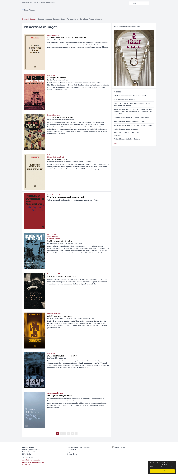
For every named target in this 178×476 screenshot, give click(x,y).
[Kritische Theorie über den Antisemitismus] (34, 52)
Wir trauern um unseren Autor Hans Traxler (130, 96)
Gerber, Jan (51, 75)
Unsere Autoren (72, 19)
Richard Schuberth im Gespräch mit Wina (129, 121)
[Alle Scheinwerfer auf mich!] (34, 330)
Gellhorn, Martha (53, 239)
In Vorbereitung (59, 19)
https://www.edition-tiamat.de (33, 462)
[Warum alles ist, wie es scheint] (34, 132)
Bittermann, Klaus (54, 155)
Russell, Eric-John (53, 115)
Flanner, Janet (52, 234)
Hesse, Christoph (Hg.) (55, 157)
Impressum (71, 452)
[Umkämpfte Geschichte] (34, 172)
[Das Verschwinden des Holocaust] (34, 370)
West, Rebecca (52, 236)
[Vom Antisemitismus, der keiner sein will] (34, 211)
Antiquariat (50, 2)
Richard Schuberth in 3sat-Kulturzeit (127, 139)
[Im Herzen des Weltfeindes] (34, 251)
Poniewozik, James (54, 313)
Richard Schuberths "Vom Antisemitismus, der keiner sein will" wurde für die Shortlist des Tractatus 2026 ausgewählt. (133, 112)
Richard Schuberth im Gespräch (126, 129)
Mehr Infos (169, 467)
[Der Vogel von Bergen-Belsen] (34, 410)
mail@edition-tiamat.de (31, 460)
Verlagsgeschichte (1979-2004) (33, 2)
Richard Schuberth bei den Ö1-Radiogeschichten (131, 118)
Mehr (115, 143)
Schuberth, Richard (54, 194)
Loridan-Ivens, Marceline (56, 274)
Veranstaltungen (95, 19)
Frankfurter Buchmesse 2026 (125, 99)
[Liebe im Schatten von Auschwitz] (34, 291)
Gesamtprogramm (45, 19)
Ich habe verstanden (162, 471)
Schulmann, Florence (55, 393)
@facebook (26, 464)
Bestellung (84, 19)
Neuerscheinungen (29, 19)
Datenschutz (72, 454)
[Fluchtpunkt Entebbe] (34, 92)
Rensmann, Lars (53, 35)
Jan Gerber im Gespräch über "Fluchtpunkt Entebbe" (133, 125)
